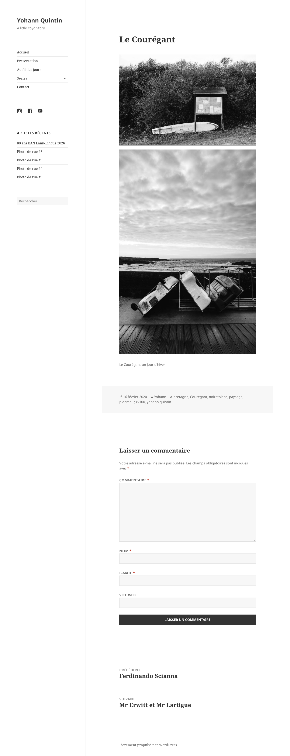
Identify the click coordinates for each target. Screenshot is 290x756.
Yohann (160, 396)
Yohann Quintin (39, 20)
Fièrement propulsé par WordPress (148, 745)
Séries (22, 78)
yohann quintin (159, 402)
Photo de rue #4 (29, 168)
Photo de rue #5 (29, 160)
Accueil (23, 52)
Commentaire (134, 480)
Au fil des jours (29, 69)
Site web (127, 595)
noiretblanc (218, 396)
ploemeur (126, 402)
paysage (235, 396)
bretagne (180, 396)
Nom (125, 551)
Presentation (27, 61)
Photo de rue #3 (29, 177)
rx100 (140, 402)
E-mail (127, 573)
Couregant (198, 396)
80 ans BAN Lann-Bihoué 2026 (41, 143)
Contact (23, 87)
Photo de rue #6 (29, 151)
